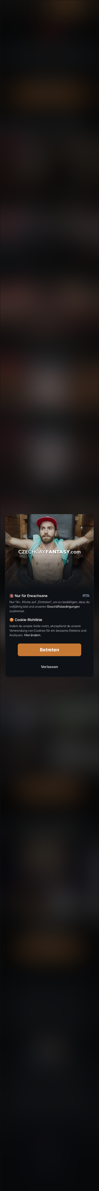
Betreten (49, 649)
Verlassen (49, 666)
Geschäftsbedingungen (63, 606)
